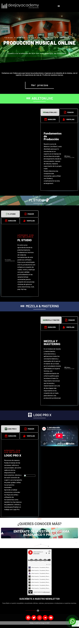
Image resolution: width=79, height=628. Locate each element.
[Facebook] (28, 617)
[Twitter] (33, 617)
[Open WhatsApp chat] (72, 621)
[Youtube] (50, 617)
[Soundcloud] (45, 617)
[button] (58, 6)
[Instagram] (39, 617)
